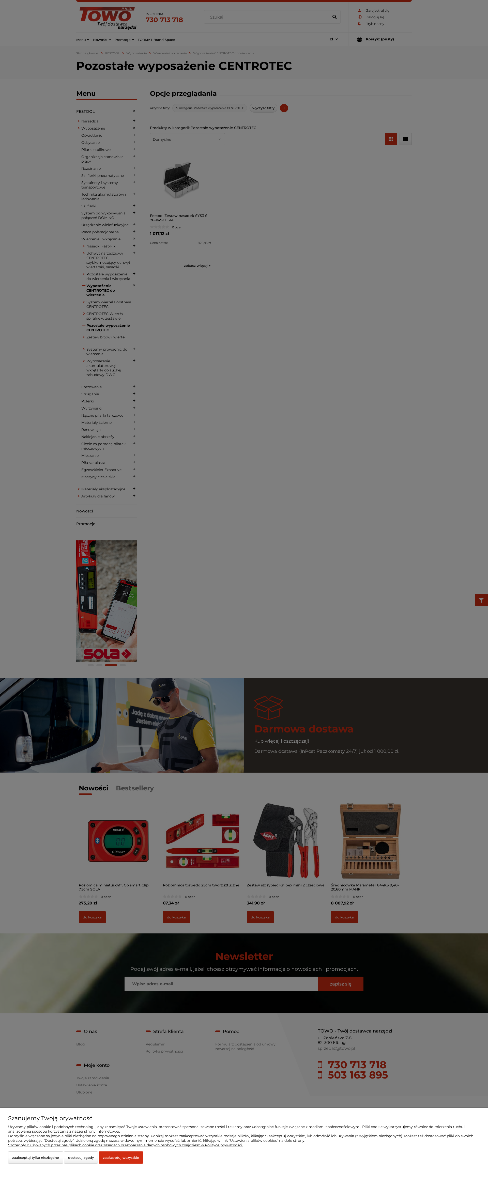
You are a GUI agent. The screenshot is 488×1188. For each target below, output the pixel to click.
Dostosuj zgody (81, 1157)
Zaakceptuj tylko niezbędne (35, 1157)
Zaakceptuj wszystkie (121, 1157)
